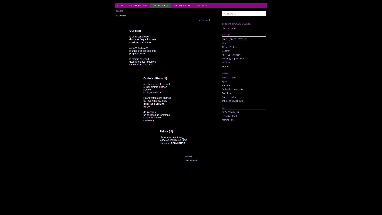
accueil (120, 5)
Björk (224, 81)
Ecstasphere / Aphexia (232, 89)
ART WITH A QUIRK (230, 112)
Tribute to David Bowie (232, 101)
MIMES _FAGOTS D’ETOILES (234, 39)
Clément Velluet (229, 47)
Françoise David (229, 116)
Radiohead (227, 93)
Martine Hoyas (228, 120)
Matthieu (226, 62)
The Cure (226, 85)
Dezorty (226, 51)
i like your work (229, 28)
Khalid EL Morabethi (231, 55)
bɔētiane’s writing (160, 5)
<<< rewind (121, 16)
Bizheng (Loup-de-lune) (233, 58)
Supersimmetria (229, 97)
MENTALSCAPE (229, 77)
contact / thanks (202, 5)
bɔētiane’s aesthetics (137, 5)
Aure (224, 43)
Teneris (225, 66)
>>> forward (204, 20)
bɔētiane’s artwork (181, 5)
